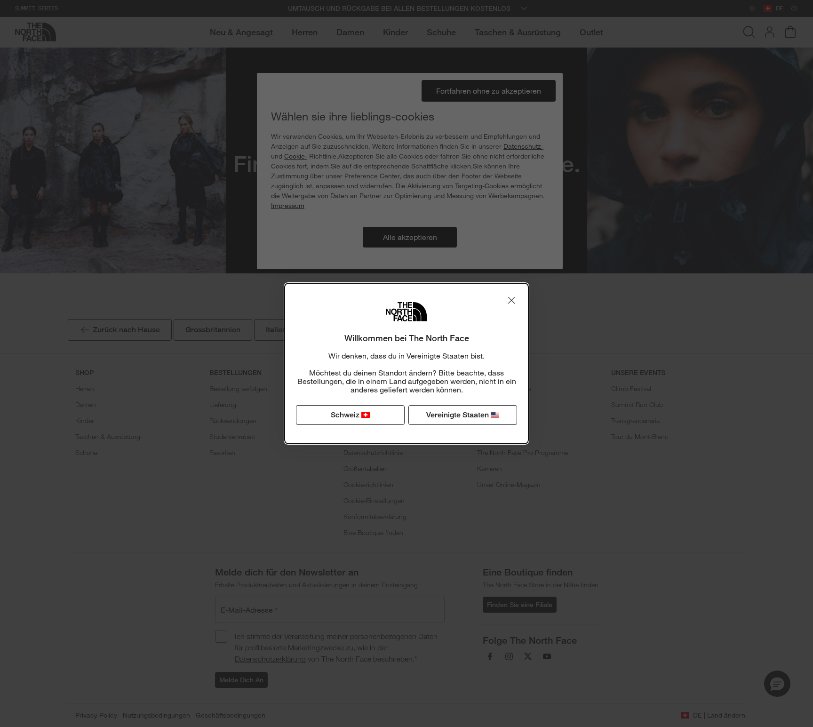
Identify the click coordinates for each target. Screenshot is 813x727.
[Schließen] (511, 300)
